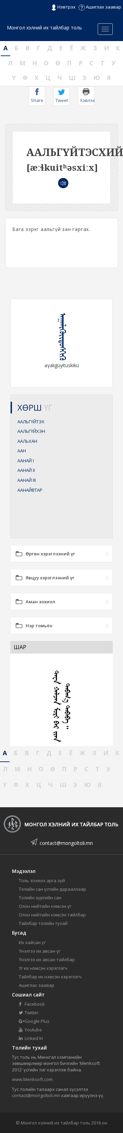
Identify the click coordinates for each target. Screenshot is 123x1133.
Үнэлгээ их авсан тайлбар (47, 959)
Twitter (31, 1012)
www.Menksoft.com (32, 1079)
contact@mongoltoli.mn (66, 843)
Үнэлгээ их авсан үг (39, 951)
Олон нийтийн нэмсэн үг (45, 906)
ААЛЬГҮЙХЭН (31, 431)
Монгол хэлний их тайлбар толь (44, 27)
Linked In (33, 1038)
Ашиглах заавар (103, 7)
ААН (21, 451)
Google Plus (37, 1021)
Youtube (33, 1030)
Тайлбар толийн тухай (43, 923)
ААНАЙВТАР (29, 490)
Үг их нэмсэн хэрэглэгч (43, 968)
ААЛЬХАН (27, 441)
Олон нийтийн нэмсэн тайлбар (52, 915)
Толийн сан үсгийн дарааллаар (52, 889)
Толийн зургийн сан (40, 897)
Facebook (34, 1004)
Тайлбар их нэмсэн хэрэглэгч (50, 977)
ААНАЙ (25, 461)
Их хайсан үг (32, 942)
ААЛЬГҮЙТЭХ (30, 422)
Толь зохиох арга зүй (42, 880)
